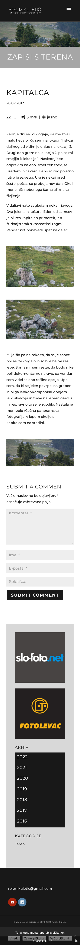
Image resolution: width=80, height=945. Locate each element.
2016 (22, 821)
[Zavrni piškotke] (75, 936)
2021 (22, 767)
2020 (22, 778)
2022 (22, 756)
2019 (22, 788)
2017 (22, 810)
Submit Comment (35, 595)
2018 (22, 799)
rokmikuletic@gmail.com (30, 889)
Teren (20, 844)
